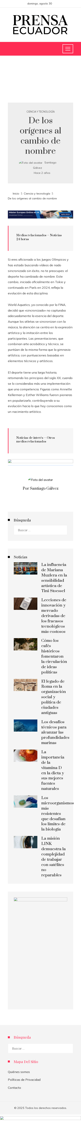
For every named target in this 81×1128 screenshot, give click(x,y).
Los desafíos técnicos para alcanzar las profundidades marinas (55, 732)
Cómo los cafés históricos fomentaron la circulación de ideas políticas (54, 656)
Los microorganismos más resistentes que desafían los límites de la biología (57, 813)
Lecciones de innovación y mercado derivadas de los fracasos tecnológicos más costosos (53, 616)
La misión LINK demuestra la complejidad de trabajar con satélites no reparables (53, 857)
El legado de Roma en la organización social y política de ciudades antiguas (53, 697)
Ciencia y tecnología (41, 111)
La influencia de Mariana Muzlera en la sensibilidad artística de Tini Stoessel (54, 577)
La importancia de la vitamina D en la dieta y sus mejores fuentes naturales (52, 770)
